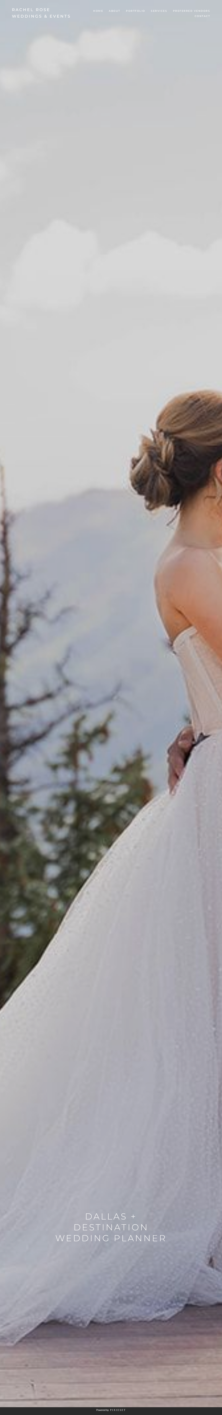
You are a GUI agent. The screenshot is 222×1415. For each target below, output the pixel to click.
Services (159, 10)
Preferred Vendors (191, 10)
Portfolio (135, 10)
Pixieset (118, 1410)
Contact (202, 16)
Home (98, 10)
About (114, 10)
